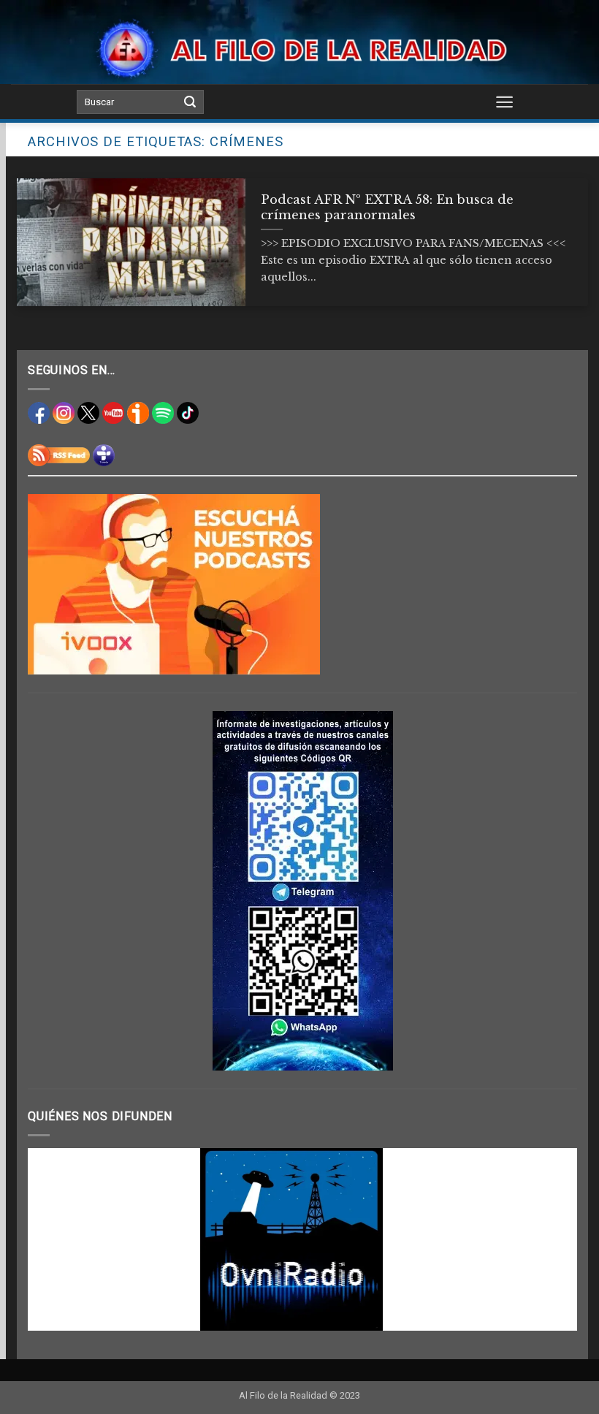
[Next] (548, 1239)
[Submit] (190, 102)
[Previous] (57, 1239)
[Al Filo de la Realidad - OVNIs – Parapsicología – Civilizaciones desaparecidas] (300, 49)
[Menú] (504, 101)
